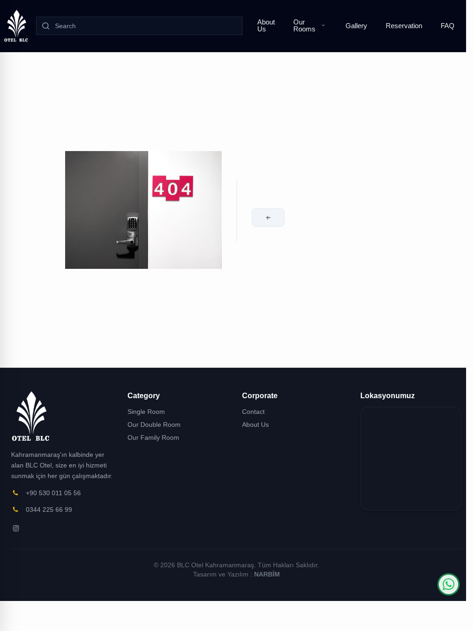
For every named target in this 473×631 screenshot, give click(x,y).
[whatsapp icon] (448, 584)
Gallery (356, 26)
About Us (266, 25)
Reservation (404, 26)
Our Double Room (154, 424)
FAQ (448, 26)
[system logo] (16, 25)
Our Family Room (153, 437)
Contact (253, 411)
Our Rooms (304, 25)
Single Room (146, 411)
